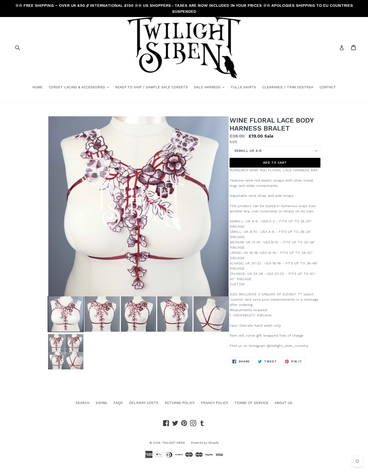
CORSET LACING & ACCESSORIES (80, 87)
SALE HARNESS (210, 87)
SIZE (233, 142)
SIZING (101, 403)
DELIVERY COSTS (143, 403)
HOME (37, 87)
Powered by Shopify (205, 442)
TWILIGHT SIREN (173, 442)
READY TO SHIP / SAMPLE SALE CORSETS (151, 87)
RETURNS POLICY (180, 403)
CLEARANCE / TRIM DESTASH (287, 87)
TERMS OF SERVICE (251, 403)
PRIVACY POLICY (214, 403)
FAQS (118, 403)
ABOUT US (283, 403)
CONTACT (327, 87)
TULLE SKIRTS (243, 87)
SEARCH (82, 403)
